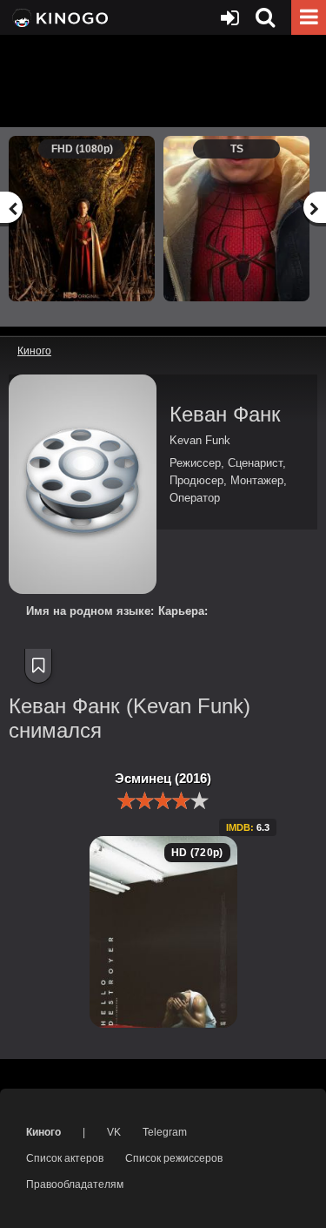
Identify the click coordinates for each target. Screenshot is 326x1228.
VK (114, 1132)
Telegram (165, 1132)
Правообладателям (74, 1184)
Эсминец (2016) (163, 778)
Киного (43, 1132)
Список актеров (64, 1158)
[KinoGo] (59, 17)
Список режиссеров (174, 1158)
